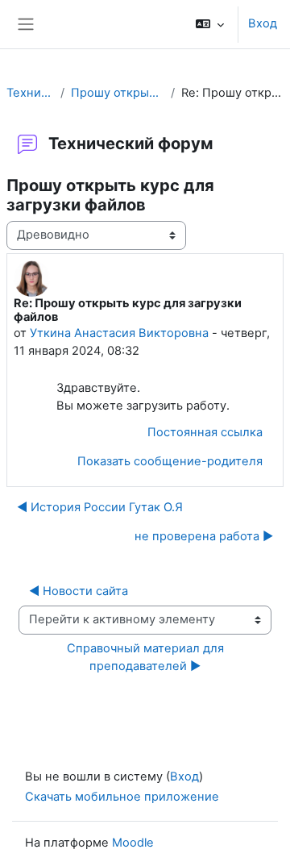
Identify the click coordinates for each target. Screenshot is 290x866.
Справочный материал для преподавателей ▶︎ (147, 657)
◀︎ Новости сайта (78, 591)
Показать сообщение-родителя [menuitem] (170, 461)
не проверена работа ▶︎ (204, 536)
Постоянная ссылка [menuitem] (205, 432)
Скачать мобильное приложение (122, 796)
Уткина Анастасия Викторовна (119, 333)
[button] (209, 24)
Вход (262, 23)
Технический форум (30, 92)
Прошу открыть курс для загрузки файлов (117, 92)
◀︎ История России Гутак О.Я (100, 507)
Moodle (133, 842)
